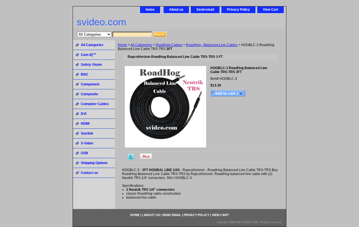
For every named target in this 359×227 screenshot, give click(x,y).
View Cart (270, 10)
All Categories (141, 45)
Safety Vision (91, 65)
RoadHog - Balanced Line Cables (212, 45)
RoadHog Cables (169, 45)
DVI (83, 114)
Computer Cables (95, 104)
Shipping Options (94, 163)
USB (84, 153)
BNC (84, 74)
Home (122, 45)
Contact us (89, 173)
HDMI (85, 124)
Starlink (87, 133)
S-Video (87, 143)
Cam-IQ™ (88, 55)
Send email (205, 10)
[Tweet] (131, 159)
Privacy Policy (238, 10)
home (150, 10)
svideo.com (101, 21)
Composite (89, 94)
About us (176, 10)
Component (90, 84)
